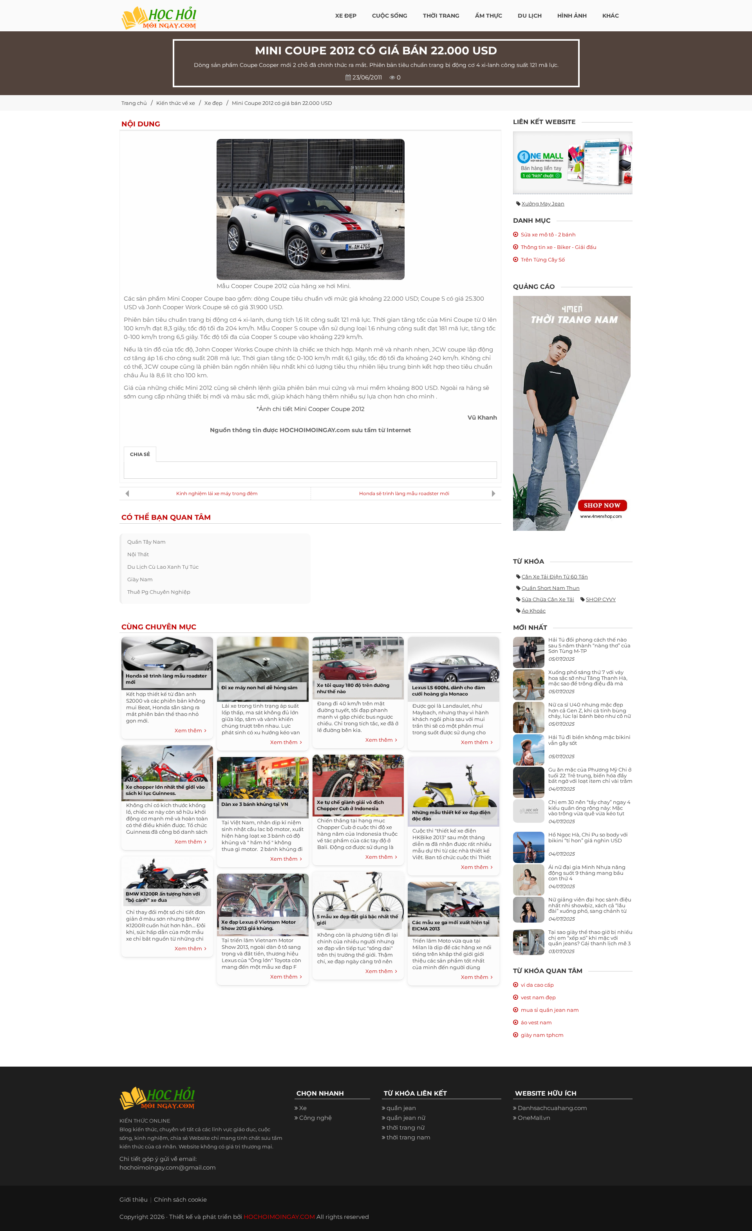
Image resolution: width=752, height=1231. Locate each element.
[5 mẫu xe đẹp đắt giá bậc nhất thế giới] (358, 899)
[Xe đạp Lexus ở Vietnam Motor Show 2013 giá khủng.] (263, 903)
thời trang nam (408, 1137)
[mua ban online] (573, 162)
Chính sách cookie (180, 1199)
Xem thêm (189, 730)
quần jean (401, 1108)
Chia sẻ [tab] (140, 454)
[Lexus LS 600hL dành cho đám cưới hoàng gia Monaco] (453, 667)
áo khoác (534, 610)
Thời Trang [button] (441, 15)
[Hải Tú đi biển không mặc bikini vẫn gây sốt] (528, 753)
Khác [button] (610, 15)
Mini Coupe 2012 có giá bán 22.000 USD (282, 103)
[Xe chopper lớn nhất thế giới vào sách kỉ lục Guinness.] (167, 771)
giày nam (140, 579)
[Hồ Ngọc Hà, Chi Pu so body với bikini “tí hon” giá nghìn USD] (528, 850)
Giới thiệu (133, 1199)
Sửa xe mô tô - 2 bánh (548, 234)
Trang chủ (134, 103)
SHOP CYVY (601, 599)
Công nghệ (315, 1117)
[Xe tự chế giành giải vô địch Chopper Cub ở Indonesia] (358, 784)
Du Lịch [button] (530, 15)
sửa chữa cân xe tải (548, 599)
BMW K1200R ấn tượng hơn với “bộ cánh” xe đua (163, 897)
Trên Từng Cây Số (543, 259)
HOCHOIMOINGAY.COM (279, 1216)
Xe (303, 1108)
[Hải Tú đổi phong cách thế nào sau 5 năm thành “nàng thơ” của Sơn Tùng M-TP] (528, 656)
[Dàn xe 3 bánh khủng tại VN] (263, 785)
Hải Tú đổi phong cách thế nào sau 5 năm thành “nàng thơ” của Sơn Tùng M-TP (589, 645)
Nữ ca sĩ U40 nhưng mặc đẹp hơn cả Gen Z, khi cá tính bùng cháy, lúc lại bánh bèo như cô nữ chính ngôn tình (589, 713)
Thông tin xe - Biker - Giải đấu (559, 247)
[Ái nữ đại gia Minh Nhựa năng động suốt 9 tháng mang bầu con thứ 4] (528, 884)
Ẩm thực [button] (488, 15)
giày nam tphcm (542, 1035)
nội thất (138, 554)
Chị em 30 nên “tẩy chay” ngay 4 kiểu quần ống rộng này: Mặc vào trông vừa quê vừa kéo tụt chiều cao (589, 810)
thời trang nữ (406, 1127)
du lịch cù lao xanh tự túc (163, 567)
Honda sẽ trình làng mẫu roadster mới (404, 493)
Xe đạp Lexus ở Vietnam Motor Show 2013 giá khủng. (258, 925)
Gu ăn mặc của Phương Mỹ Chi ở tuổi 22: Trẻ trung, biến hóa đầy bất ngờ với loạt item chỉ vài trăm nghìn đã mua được (590, 777)
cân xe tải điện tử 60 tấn (555, 576)
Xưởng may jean (543, 203)
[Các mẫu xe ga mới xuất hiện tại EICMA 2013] (453, 907)
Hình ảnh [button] (572, 15)
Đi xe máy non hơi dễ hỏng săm (259, 687)
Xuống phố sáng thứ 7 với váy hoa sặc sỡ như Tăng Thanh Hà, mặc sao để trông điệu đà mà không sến (587, 680)
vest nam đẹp (538, 997)
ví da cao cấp (537, 985)
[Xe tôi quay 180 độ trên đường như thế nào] (358, 666)
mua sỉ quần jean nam (550, 1010)
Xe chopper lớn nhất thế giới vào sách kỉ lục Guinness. (165, 790)
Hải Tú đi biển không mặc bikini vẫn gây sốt (589, 740)
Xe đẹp (213, 103)
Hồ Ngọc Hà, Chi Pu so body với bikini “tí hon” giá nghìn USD (588, 837)
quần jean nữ (406, 1117)
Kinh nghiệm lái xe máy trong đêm (217, 493)
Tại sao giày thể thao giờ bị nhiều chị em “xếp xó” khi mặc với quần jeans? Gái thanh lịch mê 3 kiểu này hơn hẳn (590, 940)
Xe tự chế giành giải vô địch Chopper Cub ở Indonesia (350, 805)
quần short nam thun (551, 588)
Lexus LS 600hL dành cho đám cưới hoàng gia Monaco (448, 691)
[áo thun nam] (572, 412)
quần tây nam (146, 542)
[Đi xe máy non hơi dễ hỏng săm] (263, 667)
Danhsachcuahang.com (552, 1108)
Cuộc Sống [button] (389, 15)
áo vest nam (536, 1022)
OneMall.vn (534, 1117)
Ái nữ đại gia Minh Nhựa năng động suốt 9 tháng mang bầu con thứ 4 (586, 872)
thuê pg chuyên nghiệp (158, 592)
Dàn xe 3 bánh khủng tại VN (254, 804)
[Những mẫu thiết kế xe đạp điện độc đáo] (453, 790)
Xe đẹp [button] (345, 15)
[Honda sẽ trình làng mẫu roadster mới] (167, 661)
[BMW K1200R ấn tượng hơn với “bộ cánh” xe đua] (167, 880)
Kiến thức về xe (175, 103)
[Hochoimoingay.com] (158, 13)
